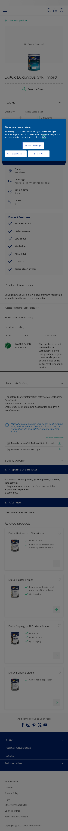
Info (44, 137)
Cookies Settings (33, 145)
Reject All (38, 153)
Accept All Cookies (16, 153)
